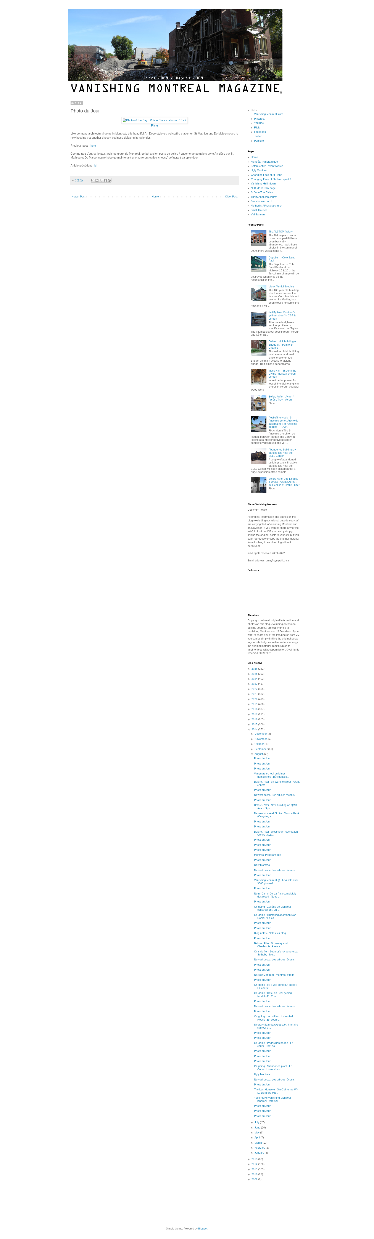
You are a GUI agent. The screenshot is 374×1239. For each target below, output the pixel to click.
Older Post (231, 196)
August (259, 754)
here (93, 145)
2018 (254, 709)
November (261, 739)
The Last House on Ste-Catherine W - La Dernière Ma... (276, 1091)
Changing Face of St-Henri (266, 174)
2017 (254, 714)
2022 (254, 689)
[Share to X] (101, 180)
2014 (254, 729)
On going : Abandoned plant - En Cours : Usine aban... (273, 1068)
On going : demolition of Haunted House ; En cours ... (273, 1018)
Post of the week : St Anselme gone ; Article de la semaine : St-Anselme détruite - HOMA (283, 422)
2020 (254, 699)
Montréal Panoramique (264, 161)
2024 (254, 678)
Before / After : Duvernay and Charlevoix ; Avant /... (271, 945)
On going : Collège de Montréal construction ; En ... (272, 908)
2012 (254, 1164)
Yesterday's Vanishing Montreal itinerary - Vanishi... (272, 1099)
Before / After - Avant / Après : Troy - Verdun (281, 398)
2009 (254, 1179)
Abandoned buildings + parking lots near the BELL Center (282, 452)
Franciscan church (261, 201)
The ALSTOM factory (281, 231)
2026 (254, 668)
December (261, 733)
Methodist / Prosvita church (266, 205)
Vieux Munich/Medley (281, 286)
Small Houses (259, 210)
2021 (254, 694)
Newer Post (78, 196)
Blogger (202, 1228)
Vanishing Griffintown (263, 183)
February (260, 1147)
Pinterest (259, 118)
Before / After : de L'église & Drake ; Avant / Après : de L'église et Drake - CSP (284, 482)
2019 (254, 704)
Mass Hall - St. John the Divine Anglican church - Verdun (283, 373)
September (261, 749)
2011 (254, 1169)
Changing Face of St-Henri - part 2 (271, 179)
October (259, 743)
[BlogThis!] (97, 180)
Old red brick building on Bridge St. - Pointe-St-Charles (283, 344)
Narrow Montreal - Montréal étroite (274, 974)
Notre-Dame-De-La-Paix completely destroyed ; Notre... (275, 895)
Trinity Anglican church (264, 197)
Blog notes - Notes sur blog (270, 933)
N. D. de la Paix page (263, 188)
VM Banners (258, 214)
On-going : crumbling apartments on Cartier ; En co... (275, 917)
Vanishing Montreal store (268, 114)
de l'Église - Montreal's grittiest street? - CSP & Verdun (282, 315)
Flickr (154, 125)
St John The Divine (262, 192)
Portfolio (259, 140)
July (257, 1122)
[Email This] (93, 180)
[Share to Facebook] (105, 180)
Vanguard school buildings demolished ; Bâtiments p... (271, 775)
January (260, 1152)
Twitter (258, 136)
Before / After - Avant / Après (267, 166)
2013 (254, 1159)
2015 (254, 724)
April (258, 1137)
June (258, 1127)
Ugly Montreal (259, 170)
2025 (254, 673)
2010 (254, 1174)
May (257, 1132)
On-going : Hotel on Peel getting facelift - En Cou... (273, 995)
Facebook (260, 131)
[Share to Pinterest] (109, 180)
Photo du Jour (262, 758)
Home (155, 196)
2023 (254, 683)
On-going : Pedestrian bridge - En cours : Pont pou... (273, 1045)
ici (95, 165)
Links (254, 110)
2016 (254, 719)
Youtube (259, 123)
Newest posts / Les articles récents (274, 795)
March (259, 1142)
